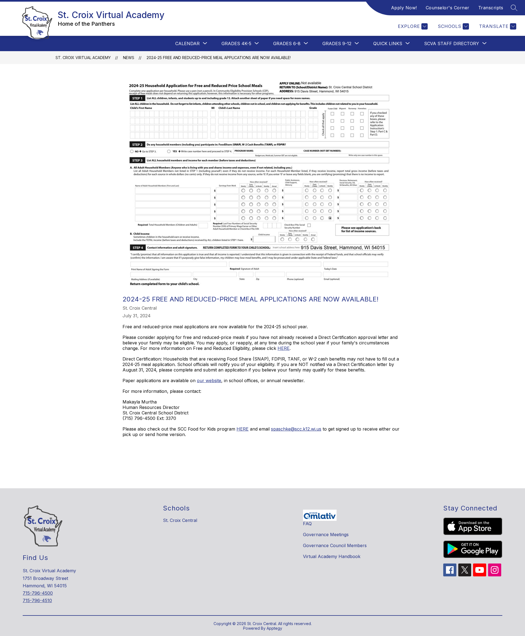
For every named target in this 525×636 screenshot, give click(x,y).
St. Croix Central (180, 520)
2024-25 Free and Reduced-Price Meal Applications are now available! (219, 57)
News (128, 57)
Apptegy (274, 628)
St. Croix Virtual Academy (83, 57)
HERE (284, 348)
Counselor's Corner (447, 7)
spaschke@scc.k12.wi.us (296, 429)
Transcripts (490, 7)
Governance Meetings (326, 534)
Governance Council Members (335, 545)
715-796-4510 (37, 600)
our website (209, 380)
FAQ (307, 523)
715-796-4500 (38, 593)
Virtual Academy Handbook (331, 556)
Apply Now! (404, 7)
